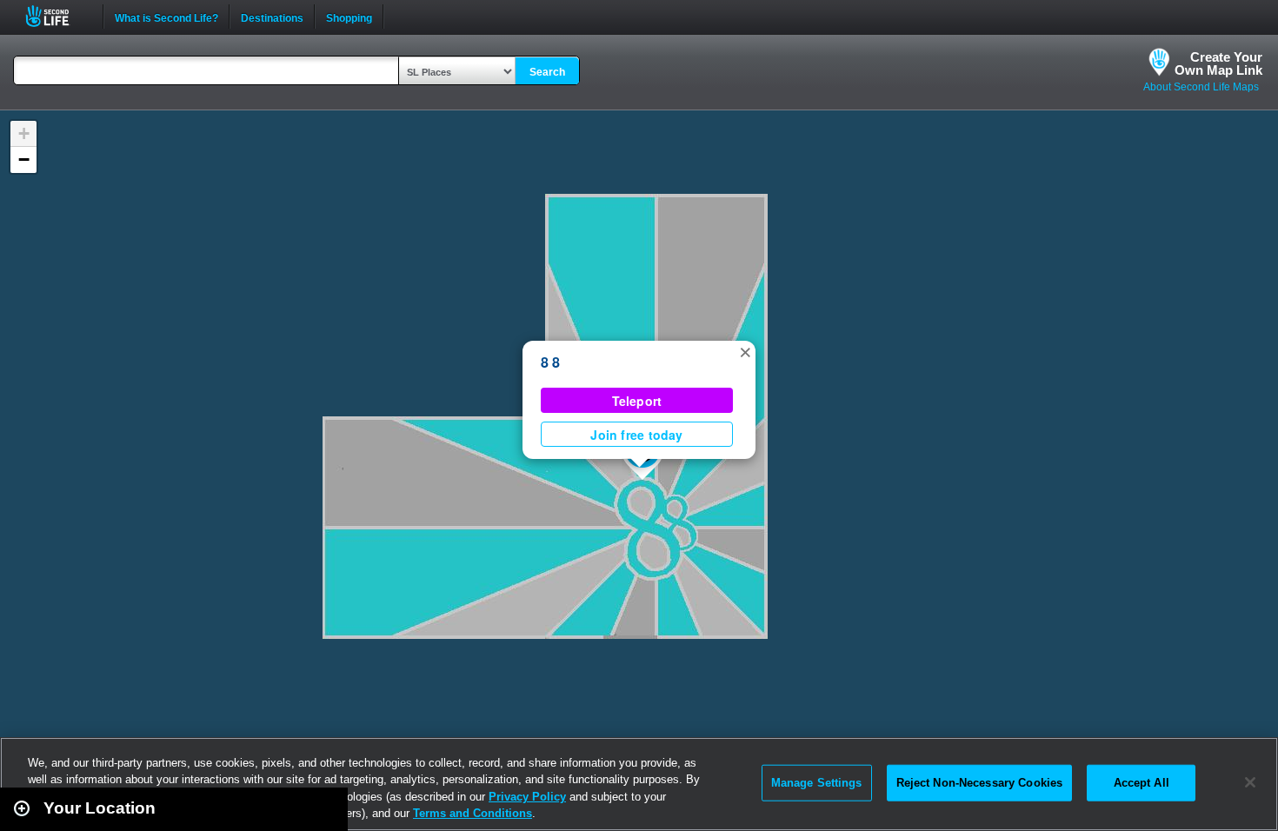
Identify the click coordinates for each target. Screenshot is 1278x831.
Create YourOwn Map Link (1218, 63)
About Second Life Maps (1201, 87)
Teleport (637, 400)
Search (547, 72)
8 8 (551, 362)
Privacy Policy (527, 796)
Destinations (272, 16)
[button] (745, 351)
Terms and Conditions (472, 813)
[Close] (1250, 782)
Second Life (57, 16)
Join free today (636, 434)
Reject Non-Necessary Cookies (979, 782)
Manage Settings (816, 782)
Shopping (349, 16)
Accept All (1141, 782)
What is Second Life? (166, 16)
